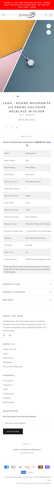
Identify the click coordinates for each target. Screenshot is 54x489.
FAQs (5, 389)
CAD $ (26, 444)
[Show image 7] (33, 96)
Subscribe (13, 431)
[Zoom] (48, 26)
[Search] (46, 15)
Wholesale (7, 362)
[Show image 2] (20, 96)
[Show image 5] (28, 96)
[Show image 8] (36, 96)
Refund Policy (9, 402)
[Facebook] (4, 335)
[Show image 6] (31, 96)
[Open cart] (51, 15)
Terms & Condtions (44, 483)
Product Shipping (14, 292)
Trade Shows (8, 358)
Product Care (11, 284)
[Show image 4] (25, 96)
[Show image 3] (23, 96)
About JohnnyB (9, 349)
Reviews (8, 300)
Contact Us (7, 385)
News (5, 353)
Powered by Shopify (27, 453)
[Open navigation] (3, 15)
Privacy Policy (32, 483)
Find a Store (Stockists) (12, 366)
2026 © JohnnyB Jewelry (27, 450)
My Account (8, 380)
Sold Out (27, 136)
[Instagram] (10, 335)
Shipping (7, 398)
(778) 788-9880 (39, 477)
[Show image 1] (17, 96)
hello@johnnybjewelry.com (19, 477)
